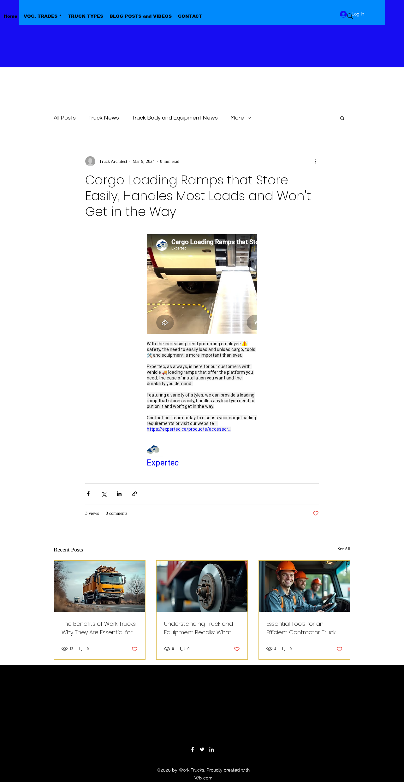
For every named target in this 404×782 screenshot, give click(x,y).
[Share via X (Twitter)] (104, 494)
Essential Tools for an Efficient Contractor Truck (301, 628)
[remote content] (202, 351)
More (237, 118)
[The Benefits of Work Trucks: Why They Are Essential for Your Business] (99, 586)
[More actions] (315, 161)
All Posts (65, 118)
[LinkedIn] (211, 749)
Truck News (103, 118)
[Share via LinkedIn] (119, 494)
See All (343, 548)
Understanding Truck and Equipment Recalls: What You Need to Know (198, 628)
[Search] (350, 16)
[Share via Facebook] (88, 494)
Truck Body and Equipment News (175, 118)
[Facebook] (192, 749)
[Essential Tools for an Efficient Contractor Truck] (304, 586)
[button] (342, 117)
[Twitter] (202, 749)
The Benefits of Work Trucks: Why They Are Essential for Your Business (99, 628)
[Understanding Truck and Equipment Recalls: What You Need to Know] (202, 586)
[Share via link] (135, 494)
